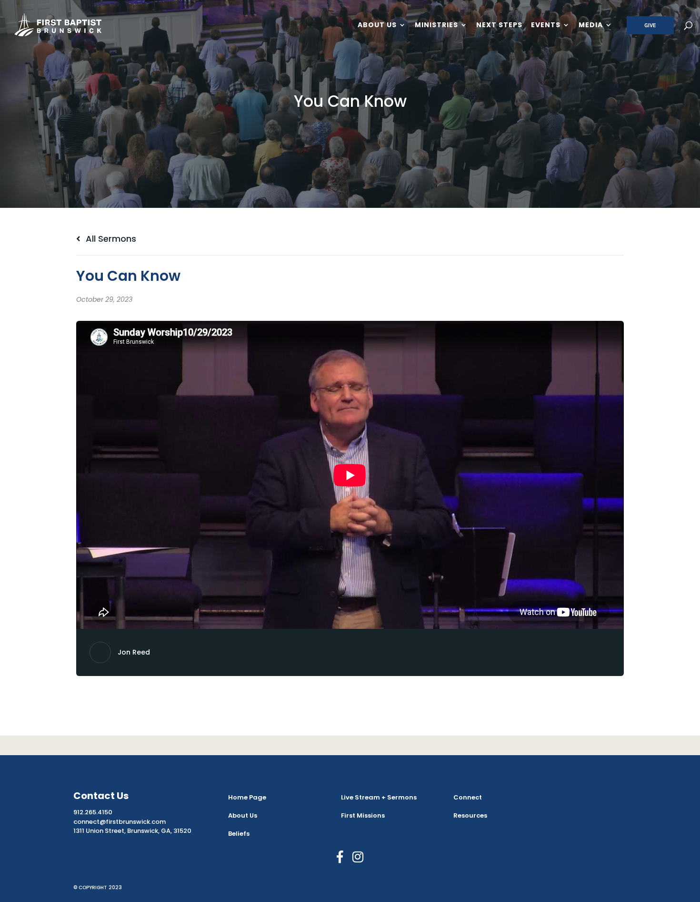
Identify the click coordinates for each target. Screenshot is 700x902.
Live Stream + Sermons (379, 797)
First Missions (363, 815)
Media (591, 25)
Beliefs (239, 833)
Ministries (436, 25)
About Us (377, 25)
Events (545, 25)
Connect (467, 797)
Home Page (247, 797)
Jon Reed (134, 652)
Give (650, 25)
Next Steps (499, 25)
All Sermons (109, 239)
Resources (470, 815)
